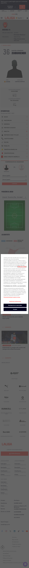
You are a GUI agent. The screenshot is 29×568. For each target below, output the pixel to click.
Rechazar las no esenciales (15, 305)
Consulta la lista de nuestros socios (12, 297)
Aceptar (15, 309)
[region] (14, 284)
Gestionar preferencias (15, 301)
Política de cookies (22, 266)
